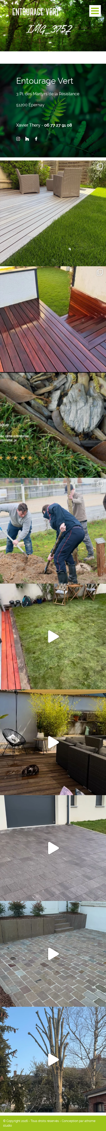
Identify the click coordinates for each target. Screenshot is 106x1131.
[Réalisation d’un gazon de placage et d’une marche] (53, 636)
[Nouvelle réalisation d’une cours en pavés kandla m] (53, 954)
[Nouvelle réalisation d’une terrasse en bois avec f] (53, 319)
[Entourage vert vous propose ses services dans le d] (53, 1060)
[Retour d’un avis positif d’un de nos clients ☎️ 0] (53, 425)
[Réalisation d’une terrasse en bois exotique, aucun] (53, 213)
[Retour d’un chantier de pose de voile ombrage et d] (53, 742)
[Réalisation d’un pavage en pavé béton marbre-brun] (53, 848)
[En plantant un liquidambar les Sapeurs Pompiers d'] (53, 531)
